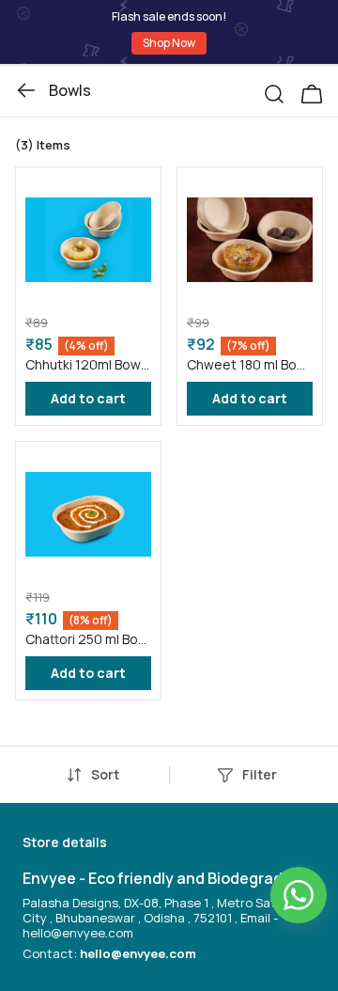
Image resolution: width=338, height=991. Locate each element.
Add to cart (88, 398)
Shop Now (169, 43)
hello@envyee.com (138, 953)
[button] (281, 90)
